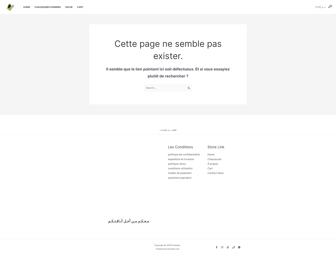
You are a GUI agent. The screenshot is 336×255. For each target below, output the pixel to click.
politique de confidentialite (184, 154)
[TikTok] (228, 247)
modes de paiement (179, 173)
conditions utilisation (180, 168)
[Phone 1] (233, 247)
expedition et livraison (181, 159)
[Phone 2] (239, 247)
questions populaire (179, 177)
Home (211, 154)
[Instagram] (222, 247)
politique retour (177, 163)
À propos (213, 163)
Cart (210, 168)
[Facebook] (216, 247)
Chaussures (214, 159)
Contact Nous (216, 173)
